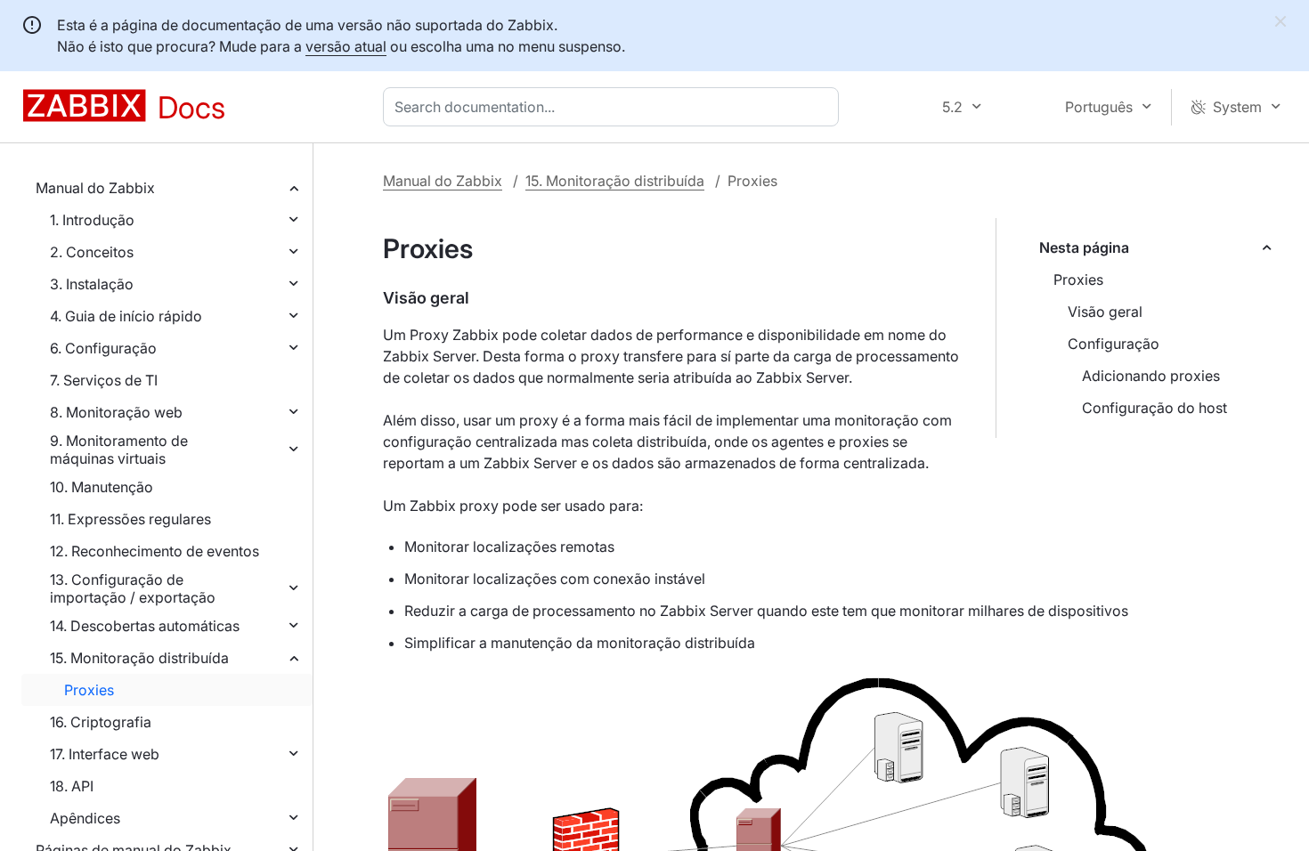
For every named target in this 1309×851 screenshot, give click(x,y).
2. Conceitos (92, 252)
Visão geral (1105, 311)
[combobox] (614, 107)
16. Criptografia (100, 722)
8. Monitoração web (116, 412)
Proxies (89, 690)
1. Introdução (92, 220)
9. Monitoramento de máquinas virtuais (119, 449)
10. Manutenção (101, 487)
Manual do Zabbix (95, 188)
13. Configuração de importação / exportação (132, 588)
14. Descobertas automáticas (145, 626)
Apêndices (85, 818)
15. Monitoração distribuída (139, 658)
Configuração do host (1154, 408)
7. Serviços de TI (104, 380)
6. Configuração (103, 348)
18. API (72, 786)
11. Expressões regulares (130, 519)
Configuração (1113, 344)
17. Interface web (104, 754)
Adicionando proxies (1151, 376)
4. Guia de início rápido (126, 316)
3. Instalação (92, 284)
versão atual (345, 46)
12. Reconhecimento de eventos (154, 551)
